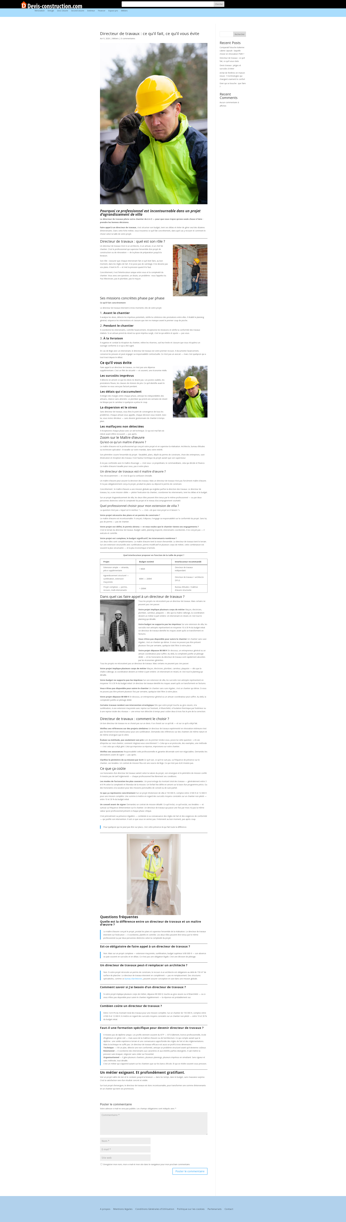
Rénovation (40, 11)
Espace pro (113, 11)
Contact (229, 1209)
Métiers (124, 11)
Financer (101, 11)
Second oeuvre (77, 11)
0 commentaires (128, 38)
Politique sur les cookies (191, 1209)
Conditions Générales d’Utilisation (154, 1209)
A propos (105, 1209)
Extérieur (91, 11)
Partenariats (215, 1209)
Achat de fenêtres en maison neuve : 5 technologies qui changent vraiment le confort (232, 76)
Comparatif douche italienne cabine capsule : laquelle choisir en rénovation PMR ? (232, 50)
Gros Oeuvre (62, 11)
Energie (51, 11)
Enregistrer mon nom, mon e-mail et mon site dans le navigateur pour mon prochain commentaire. (146, 1164)
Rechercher (239, 34)
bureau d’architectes (133, 978)
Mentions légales (122, 1209)
